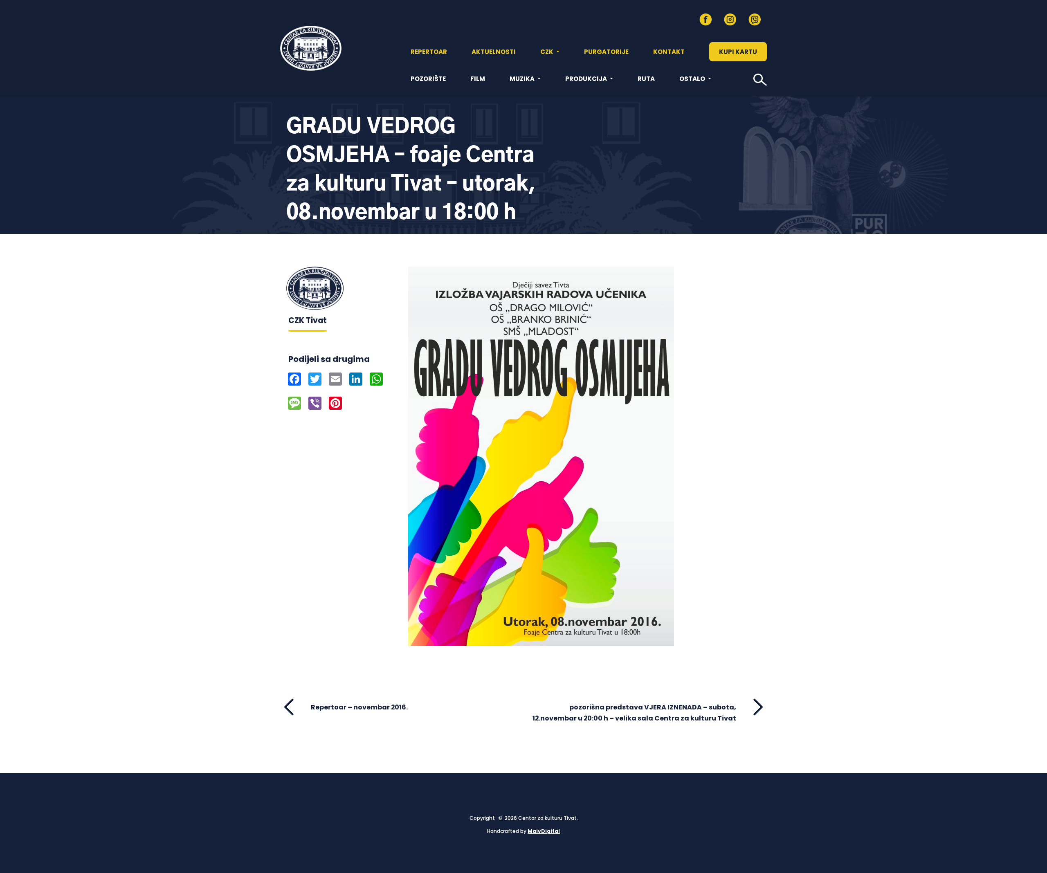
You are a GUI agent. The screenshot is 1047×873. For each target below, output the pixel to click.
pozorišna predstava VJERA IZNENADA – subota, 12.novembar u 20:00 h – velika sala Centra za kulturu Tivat (634, 712)
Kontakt (669, 51)
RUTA (646, 78)
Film (477, 78)
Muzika (523, 78)
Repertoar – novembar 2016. (359, 707)
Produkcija (586, 78)
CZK (547, 51)
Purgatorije (606, 51)
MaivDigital (544, 831)
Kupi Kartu (738, 51)
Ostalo (692, 78)
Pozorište (428, 78)
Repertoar (429, 51)
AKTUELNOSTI (494, 51)
